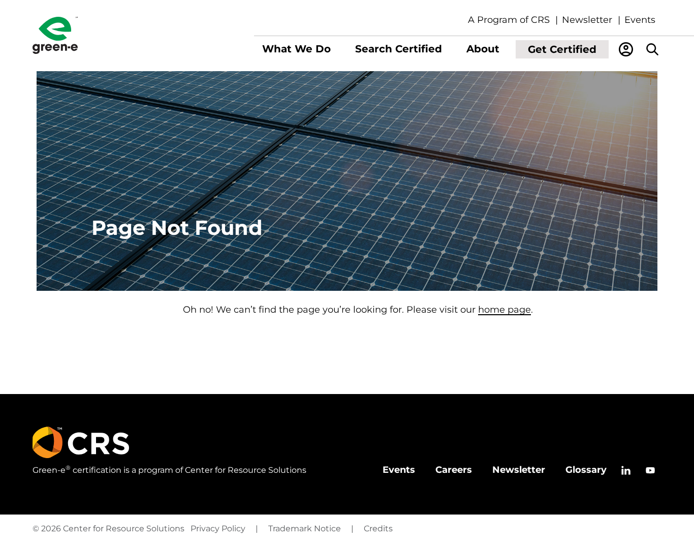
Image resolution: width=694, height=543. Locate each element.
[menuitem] (296, 49)
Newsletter (587, 19)
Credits (378, 528)
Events (639, 19)
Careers (453, 469)
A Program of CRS (509, 19)
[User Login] (626, 49)
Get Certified (562, 49)
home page (504, 309)
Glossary (586, 469)
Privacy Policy (218, 528)
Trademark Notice (304, 528)
